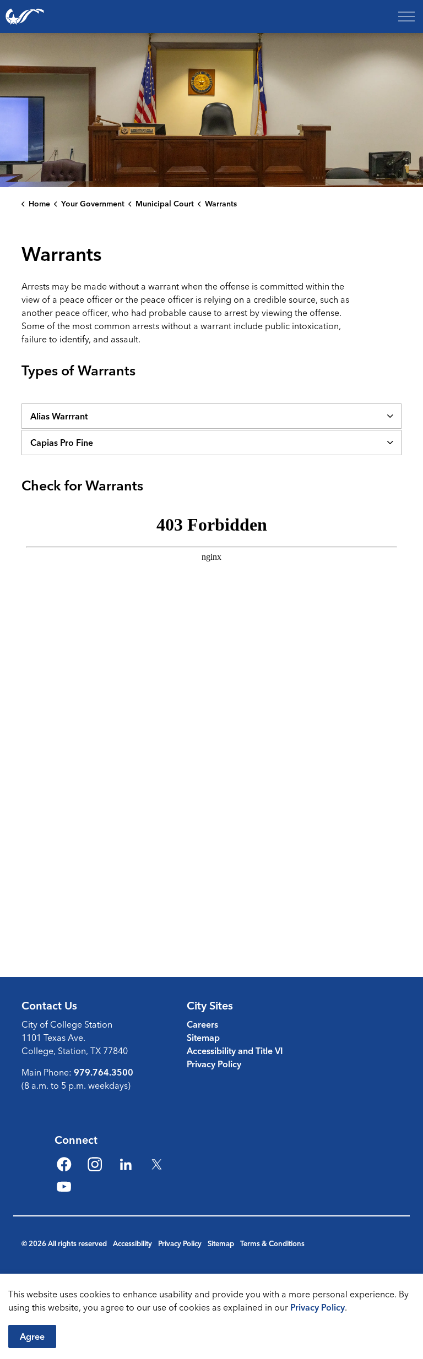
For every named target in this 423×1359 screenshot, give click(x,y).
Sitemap (203, 1037)
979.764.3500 (103, 1072)
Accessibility (132, 1243)
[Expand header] (406, 16)
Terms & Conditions (272, 1243)
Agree (32, 1336)
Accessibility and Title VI (235, 1050)
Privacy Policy (317, 1307)
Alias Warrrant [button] (59, 416)
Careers (202, 1024)
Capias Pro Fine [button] (61, 442)
